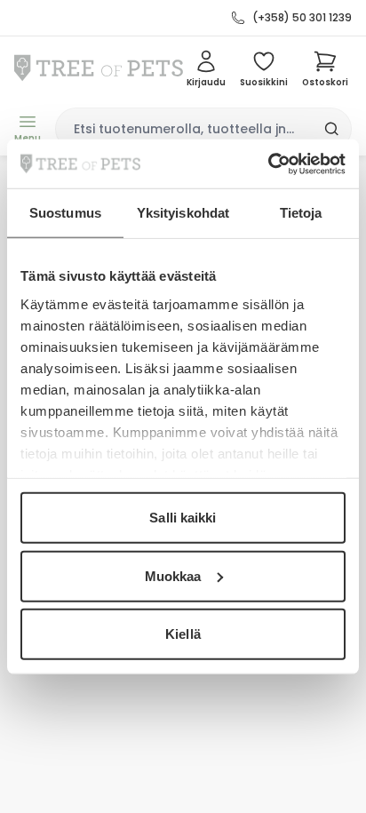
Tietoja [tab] (301, 212)
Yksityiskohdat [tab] (183, 212)
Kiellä (183, 634)
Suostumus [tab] (65, 212)
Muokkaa (173, 575)
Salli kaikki (182, 517)
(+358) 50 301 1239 (302, 18)
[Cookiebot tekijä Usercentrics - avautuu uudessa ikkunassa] (268, 163)
